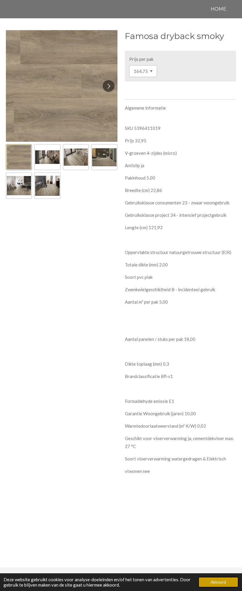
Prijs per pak (141, 59)
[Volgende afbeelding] (109, 86)
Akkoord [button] (218, 582)
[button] (19, 157)
